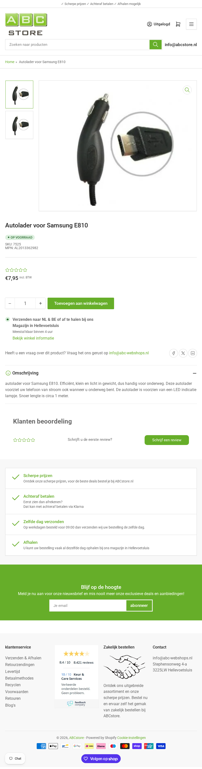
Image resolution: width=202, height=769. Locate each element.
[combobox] (83, 44)
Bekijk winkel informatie (33, 338)
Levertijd (12, 671)
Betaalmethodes (19, 678)
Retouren (13, 698)
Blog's (10, 705)
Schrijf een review (166, 440)
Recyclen (13, 685)
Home (9, 62)
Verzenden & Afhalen (23, 658)
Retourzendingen (19, 664)
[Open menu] (191, 24)
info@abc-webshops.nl (129, 353)
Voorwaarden (16, 691)
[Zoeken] (155, 44)
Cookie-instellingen (131, 738)
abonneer (139, 605)
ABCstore (76, 738)
